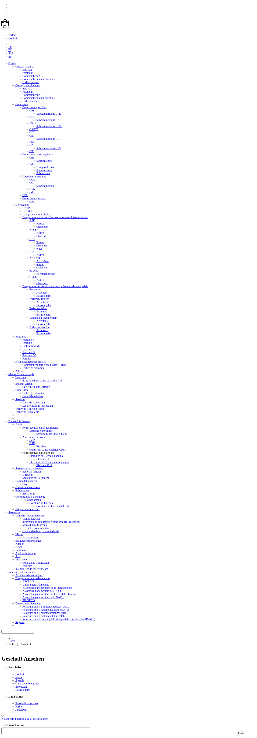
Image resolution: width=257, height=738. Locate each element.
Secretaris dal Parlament (35, 477)
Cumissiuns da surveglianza (37, 154)
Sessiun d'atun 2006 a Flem (51, 433)
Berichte (41, 446)
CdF (31, 157)
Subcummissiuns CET (48, 138)
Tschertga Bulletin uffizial (29, 408)
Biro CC (27, 88)
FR (10, 47)
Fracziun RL (29, 349)
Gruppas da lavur (45, 167)
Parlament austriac (39, 327)
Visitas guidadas (31, 518)
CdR (32, 192)
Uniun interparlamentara (35, 584)
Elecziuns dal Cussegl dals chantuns (49, 462)
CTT (32, 132)
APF (32, 220)
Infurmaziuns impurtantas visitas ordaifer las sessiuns (51, 521)
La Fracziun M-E (31, 345)
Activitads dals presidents (29, 575)
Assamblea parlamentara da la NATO (43, 597)
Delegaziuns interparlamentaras (32, 578)
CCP (32, 440)
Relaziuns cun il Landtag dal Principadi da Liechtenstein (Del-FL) (58, 619)
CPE (32, 110)
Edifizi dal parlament (26, 480)
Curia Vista (21, 389)
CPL (32, 201)
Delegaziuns (22, 204)
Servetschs (14, 512)
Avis (17, 556)
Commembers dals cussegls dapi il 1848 (44, 364)
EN (10, 56)
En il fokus (21, 550)
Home (11, 640)
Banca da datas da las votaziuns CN (42, 380)
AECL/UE (35, 229)
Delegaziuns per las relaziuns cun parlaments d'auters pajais (55, 286)
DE (10, 44)
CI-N (32, 189)
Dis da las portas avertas (35, 528)
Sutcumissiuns (44, 160)
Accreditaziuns (30, 537)
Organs (12, 63)
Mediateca (21, 559)
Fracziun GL (29, 355)
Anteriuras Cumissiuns (34, 437)
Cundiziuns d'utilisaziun (35, 562)
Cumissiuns (21, 104)
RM (10, 53)
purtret (40, 264)
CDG (32, 116)
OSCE (33, 276)
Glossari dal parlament (27, 487)
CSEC (33, 141)
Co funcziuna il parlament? (30, 496)
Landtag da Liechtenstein (43, 317)
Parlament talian (38, 308)
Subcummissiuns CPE (48, 113)
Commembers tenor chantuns (38, 79)
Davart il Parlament (19, 421)
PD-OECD (28, 600)
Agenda (19, 543)
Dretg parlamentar (32, 499)
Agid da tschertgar (25, 553)
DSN (32, 443)
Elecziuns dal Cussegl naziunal (46, 455)
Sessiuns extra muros (40, 430)
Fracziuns (20, 336)
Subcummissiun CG (47, 185)
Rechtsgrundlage (45, 273)
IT (9, 50)
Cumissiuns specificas (34, 107)
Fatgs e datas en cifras (27, 509)
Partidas (26, 358)
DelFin (26, 207)
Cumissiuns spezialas (34, 198)
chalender (41, 267)
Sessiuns (20, 399)
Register (19, 622)
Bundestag (35, 289)
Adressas (20, 371)
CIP (31, 151)
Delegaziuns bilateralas (28, 603)
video (39, 248)
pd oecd (33, 270)
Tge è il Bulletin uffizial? (36, 386)
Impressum (21, 686)
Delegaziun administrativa (36, 214)
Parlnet (12, 34)
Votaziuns (20, 377)
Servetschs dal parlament (29, 468)
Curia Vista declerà (32, 396)
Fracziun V (28, 339)
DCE (32, 239)
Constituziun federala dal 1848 (53, 506)
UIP (31, 251)
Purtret (40, 223)
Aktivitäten (42, 261)
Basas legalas (43, 295)
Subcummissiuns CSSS (49, 126)
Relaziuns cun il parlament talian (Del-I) (44, 616)
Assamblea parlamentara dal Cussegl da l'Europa (49, 594)
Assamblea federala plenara (30, 361)
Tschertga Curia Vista (27, 411)
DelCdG (27, 210)
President (27, 72)
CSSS (32, 123)
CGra (32, 179)
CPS (31, 145)
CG (31, 182)
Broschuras (28, 493)
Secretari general (31, 471)
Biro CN (27, 69)
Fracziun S (28, 342)
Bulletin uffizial (24, 383)
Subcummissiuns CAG (49, 119)
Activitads (42, 292)
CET (32, 135)
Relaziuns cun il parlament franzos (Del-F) (45, 612)
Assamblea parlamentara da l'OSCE (42, 590)
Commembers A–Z (33, 75)
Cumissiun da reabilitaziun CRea (47, 449)
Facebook (20, 718)
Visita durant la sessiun (35, 524)
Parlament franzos (39, 298)
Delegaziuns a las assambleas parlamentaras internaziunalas (55, 217)
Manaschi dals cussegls (21, 374)
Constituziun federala (41, 502)
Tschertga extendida (33, 367)
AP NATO (35, 258)
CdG (32, 163)
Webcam (27, 565)
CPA (25, 195)
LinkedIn (9, 718)
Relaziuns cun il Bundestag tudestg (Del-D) (46, 606)
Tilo (24, 484)
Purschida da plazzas (26, 703)
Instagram (42, 718)
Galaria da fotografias (27, 683)
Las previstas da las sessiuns (37, 405)
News (18, 546)
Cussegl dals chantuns (27, 85)
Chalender (42, 226)
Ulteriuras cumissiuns (34, 176)
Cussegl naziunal (24, 66)
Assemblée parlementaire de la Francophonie (47, 587)
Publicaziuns (43, 173)
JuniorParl (21, 709)
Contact (12, 38)
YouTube (31, 718)
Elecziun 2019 (44, 459)
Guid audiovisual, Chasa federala (40, 531)
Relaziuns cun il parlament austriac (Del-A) (46, 609)
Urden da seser (30, 82)
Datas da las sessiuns (33, 402)
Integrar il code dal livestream (31, 568)
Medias (19, 534)
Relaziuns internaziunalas (22, 572)
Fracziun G (28, 352)
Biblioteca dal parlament (28, 540)
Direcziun (27, 474)
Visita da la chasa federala (29, 515)
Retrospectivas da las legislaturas (40, 427)
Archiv (19, 424)
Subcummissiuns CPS (48, 148)
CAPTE (33, 129)
